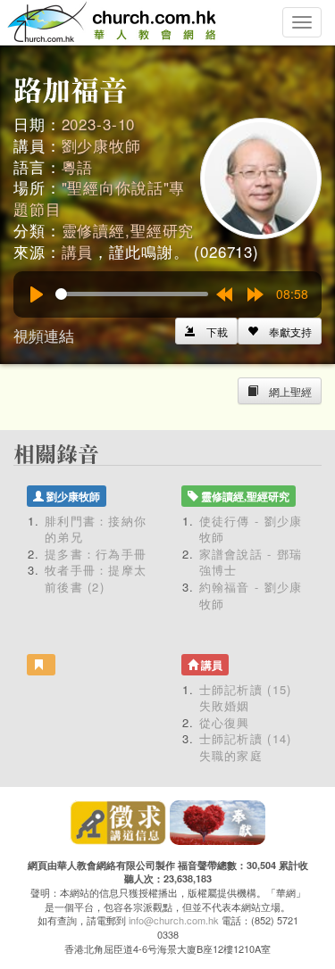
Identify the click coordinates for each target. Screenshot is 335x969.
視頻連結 (43, 335)
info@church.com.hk (174, 920)
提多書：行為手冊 (96, 553)
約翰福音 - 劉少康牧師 (251, 595)
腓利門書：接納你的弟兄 (96, 529)
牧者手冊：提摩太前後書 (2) (96, 578)
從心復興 (224, 722)
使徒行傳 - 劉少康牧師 (251, 529)
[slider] (131, 294)
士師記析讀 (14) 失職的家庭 (245, 747)
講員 (78, 251)
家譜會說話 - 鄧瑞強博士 (251, 562)
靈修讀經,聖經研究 (128, 230)
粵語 (78, 166)
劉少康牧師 (101, 145)
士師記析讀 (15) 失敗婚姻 (245, 698)
